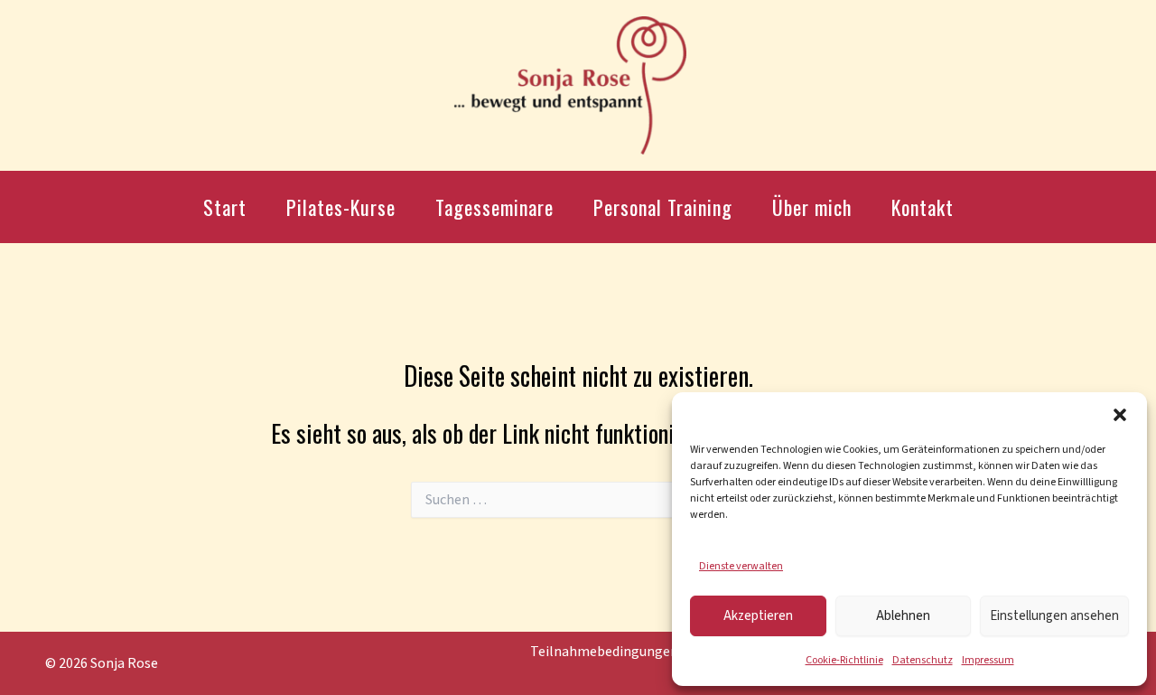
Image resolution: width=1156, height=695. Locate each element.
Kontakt (922, 207)
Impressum (988, 660)
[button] (1120, 415)
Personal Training (662, 207)
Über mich (812, 207)
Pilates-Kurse (341, 207)
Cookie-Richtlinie (844, 660)
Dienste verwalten (741, 566)
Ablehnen (903, 615)
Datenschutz (922, 660)
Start (225, 207)
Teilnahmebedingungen (604, 652)
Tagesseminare (494, 207)
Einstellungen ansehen (1054, 615)
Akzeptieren (758, 615)
